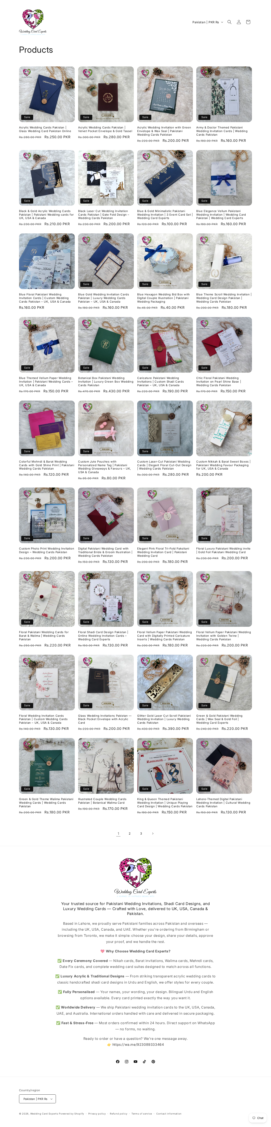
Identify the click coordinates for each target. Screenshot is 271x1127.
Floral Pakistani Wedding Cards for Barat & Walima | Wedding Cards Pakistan (44, 635)
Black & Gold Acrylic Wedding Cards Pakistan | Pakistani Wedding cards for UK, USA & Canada (46, 214)
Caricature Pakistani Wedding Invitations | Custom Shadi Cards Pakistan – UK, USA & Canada (160, 381)
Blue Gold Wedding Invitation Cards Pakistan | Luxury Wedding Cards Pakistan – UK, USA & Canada (103, 298)
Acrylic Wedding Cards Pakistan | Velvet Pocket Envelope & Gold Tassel (105, 129)
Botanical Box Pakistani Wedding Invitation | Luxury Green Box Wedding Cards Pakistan (105, 381)
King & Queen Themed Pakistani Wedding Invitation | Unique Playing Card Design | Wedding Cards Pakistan (165, 802)
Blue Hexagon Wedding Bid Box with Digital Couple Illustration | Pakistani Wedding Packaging (163, 298)
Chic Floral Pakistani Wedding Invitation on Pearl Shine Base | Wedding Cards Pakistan (218, 381)
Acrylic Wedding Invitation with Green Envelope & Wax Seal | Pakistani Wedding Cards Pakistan (164, 131)
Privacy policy (97, 1113)
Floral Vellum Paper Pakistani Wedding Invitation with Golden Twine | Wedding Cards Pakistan (223, 635)
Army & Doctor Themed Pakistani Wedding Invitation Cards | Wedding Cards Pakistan (221, 131)
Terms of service (141, 1113)
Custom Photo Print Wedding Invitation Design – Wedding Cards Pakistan (46, 550)
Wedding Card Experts (44, 1113)
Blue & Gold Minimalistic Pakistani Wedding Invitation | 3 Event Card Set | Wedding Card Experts (165, 214)
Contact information (169, 1113)
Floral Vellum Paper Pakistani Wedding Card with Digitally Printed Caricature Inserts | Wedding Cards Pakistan (164, 635)
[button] (229, 22)
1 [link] (118, 833)
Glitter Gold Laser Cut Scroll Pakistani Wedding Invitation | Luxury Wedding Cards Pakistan (164, 719)
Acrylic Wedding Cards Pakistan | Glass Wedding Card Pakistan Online (45, 129)
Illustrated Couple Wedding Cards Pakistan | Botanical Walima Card (102, 800)
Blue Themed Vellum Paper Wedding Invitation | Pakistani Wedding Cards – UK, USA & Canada (46, 381)
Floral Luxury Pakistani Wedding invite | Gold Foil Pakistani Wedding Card (223, 550)
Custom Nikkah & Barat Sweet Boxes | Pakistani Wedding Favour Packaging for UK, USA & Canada (223, 465)
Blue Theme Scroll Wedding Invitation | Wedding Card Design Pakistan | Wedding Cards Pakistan (224, 298)
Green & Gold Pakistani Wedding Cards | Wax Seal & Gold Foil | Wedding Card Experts (219, 719)
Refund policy (118, 1113)
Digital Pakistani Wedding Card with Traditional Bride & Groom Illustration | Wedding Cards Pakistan (105, 552)
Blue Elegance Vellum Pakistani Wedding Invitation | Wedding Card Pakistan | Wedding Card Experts (221, 214)
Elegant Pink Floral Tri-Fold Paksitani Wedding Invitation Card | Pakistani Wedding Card (163, 552)
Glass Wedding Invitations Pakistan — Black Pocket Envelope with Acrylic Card (105, 719)
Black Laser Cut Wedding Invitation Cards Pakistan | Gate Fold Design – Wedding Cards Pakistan (103, 214)
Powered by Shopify (71, 1113)
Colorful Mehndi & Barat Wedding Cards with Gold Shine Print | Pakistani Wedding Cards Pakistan (46, 465)
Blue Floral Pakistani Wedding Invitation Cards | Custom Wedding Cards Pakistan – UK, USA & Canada (45, 298)
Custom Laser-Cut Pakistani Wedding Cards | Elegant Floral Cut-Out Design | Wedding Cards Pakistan (164, 465)
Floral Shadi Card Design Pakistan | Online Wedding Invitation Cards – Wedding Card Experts (103, 635)
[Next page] (152, 833)
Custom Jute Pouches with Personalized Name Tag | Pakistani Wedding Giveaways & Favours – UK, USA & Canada (104, 467)
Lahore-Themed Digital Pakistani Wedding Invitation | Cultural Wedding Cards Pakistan (223, 802)
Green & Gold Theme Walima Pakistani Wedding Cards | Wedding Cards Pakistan (46, 802)
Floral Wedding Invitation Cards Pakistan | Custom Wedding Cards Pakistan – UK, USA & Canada (43, 719)
